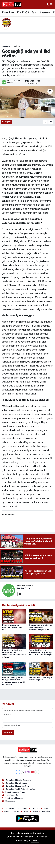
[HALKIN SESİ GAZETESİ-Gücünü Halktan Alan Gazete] (12, 5)
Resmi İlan (46, 811)
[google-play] (27, 819)
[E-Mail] (19, 594)
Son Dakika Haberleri (14, 798)
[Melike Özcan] (8, 590)
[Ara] (47, 4)
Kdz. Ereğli (23, 12)
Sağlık (16, 46)
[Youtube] (32, 772)
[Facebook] (18, 772)
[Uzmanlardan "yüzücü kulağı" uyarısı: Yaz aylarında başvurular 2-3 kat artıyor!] (14, 669)
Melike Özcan (24, 588)
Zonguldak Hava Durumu (16, 783)
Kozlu (46, 808)
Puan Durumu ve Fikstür (15, 792)
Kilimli (6, 811)
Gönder (8, 733)
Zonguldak (8, 12)
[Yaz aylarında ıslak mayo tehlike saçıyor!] (41, 669)
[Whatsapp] (37, 772)
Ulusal (35, 811)
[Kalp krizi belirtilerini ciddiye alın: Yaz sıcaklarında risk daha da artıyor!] (14, 641)
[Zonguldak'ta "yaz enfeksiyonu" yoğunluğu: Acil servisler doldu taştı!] (41, 641)
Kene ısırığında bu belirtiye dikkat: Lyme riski (12, 627)
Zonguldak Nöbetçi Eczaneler (18, 780)
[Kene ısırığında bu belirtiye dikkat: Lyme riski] (14, 616)
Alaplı (26, 811)
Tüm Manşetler (12, 795)
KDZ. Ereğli (22, 808)
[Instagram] (27, 772)
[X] (23, 772)
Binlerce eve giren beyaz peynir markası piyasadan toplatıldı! (40, 627)
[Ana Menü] (51, 4)
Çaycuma (45, 12)
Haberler (6, 46)
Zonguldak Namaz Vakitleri (17, 786)
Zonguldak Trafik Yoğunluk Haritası (20, 789)
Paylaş (8, 122)
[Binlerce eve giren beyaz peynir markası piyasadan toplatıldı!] (41, 616)
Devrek (16, 811)
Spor (34, 12)
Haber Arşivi (10, 801)
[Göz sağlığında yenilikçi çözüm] (27, 102)
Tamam (34, 840)
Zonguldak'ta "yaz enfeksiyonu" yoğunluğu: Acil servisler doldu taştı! (41, 652)
